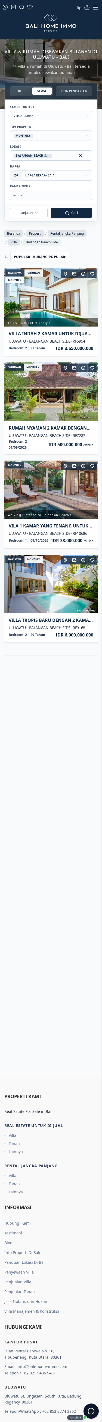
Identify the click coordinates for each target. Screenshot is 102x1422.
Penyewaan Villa (19, 1272)
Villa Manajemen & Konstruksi (31, 1311)
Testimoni (13, 1232)
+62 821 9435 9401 (39, 1373)
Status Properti (23, 107)
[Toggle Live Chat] (91, 1411)
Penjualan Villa (17, 1281)
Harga (15, 166)
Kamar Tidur (20, 186)
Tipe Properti (20, 127)
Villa (14, 242)
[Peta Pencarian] (65, 273)
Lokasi (15, 146)
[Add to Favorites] (92, 273)
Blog (8, 1242)
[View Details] (83, 273)
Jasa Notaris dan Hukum (26, 1301)
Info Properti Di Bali (22, 1252)
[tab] (21, 91)
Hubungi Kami (17, 1223)
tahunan (33, 273)
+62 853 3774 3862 (59, 1411)
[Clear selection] (80, 155)
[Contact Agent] (74, 273)
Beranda (13, 233)
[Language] (87, 7)
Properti (35, 233)
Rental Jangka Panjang (67, 233)
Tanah (14, 1143)
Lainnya (16, 1151)
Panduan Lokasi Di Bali (25, 1262)
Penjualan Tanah (19, 1291)
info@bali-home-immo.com (42, 1366)
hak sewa (15, 273)
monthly (14, 280)
